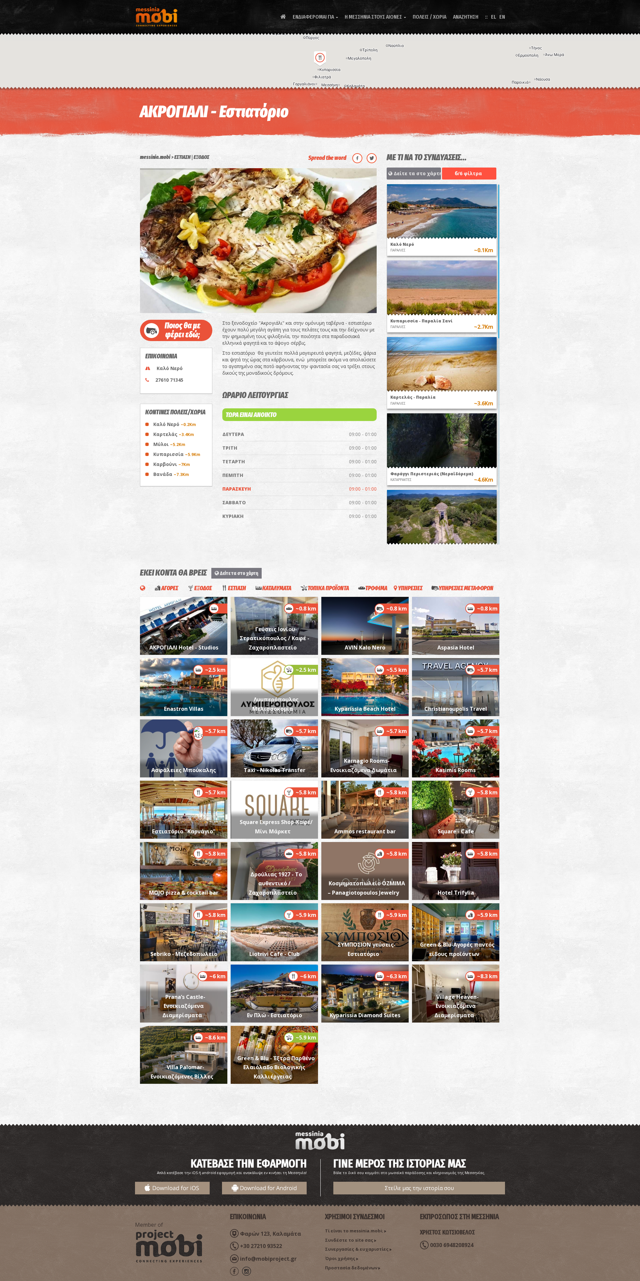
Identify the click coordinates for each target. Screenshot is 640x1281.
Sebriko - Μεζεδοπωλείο (183, 954)
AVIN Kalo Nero (365, 647)
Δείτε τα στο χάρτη (416, 173)
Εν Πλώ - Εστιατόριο (274, 1015)
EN (502, 17)
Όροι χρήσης (340, 1258)
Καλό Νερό (174, 424)
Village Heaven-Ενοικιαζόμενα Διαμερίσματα (456, 1006)
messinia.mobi (155, 157)
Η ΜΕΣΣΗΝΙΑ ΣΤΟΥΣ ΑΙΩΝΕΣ (375, 16)
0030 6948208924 (451, 1245)
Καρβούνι (171, 464)
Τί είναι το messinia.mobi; (354, 1231)
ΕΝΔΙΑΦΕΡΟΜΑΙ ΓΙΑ (315, 16)
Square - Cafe (456, 831)
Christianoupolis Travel (455, 708)
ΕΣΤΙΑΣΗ (182, 157)
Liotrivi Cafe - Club (274, 954)
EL (493, 17)
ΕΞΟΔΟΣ (201, 157)
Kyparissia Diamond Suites (365, 1015)
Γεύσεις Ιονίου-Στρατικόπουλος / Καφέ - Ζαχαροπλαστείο (274, 638)
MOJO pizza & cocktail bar (183, 892)
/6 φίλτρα (468, 173)
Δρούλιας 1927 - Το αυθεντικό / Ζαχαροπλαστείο (275, 883)
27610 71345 (169, 380)
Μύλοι (169, 444)
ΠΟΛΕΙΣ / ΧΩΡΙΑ (429, 16)
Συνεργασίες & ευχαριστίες (357, 1249)
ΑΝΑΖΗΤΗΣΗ (465, 16)
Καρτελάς (173, 434)
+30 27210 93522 (261, 1246)
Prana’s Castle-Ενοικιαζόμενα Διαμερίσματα (184, 1006)
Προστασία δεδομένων (351, 1268)
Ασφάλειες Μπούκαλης (183, 770)
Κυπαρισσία (176, 454)
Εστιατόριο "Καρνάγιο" (184, 831)
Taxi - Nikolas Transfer (274, 770)
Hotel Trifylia (456, 892)
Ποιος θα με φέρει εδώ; (183, 330)
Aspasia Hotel (455, 647)
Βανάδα (171, 474)
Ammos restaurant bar (365, 831)
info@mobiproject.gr (268, 1258)
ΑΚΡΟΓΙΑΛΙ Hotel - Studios (183, 647)
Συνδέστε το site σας (349, 1240)
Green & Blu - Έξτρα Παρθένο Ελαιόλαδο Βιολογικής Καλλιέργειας (276, 1067)
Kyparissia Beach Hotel (365, 708)
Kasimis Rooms (456, 770)
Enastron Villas (183, 708)
